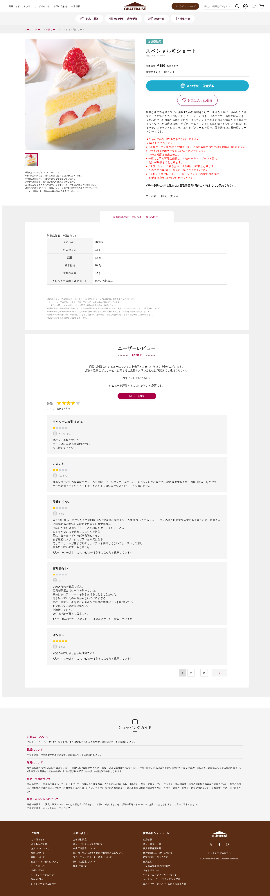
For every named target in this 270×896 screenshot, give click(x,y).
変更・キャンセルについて (44, 861)
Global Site (37, 879)
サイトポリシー (151, 870)
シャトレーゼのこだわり (43, 883)
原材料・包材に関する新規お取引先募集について (98, 852)
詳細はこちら (109, 741)
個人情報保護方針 (152, 848)
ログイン (143, 385)
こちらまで (64, 807)
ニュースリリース (152, 843)
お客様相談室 (80, 839)
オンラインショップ (185, 6)
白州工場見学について (84, 848)
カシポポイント (42, 6)
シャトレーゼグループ (42, 874)
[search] (237, 6)
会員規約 (147, 861)
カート (261, 6)
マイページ (245, 6)
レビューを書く (137, 396)
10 (204, 673)
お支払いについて (40, 848)
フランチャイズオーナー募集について (92, 856)
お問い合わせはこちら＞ (136, 378)
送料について (38, 856)
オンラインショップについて (88, 843)
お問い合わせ (60, 6)
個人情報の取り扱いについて (158, 852)
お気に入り (253, 6)
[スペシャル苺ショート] (80, 94)
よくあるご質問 (39, 843)
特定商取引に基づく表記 (155, 856)
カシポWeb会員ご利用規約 (157, 865)
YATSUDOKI (37, 870)
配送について (38, 852)
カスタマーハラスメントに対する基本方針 (164, 883)
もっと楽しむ (38, 865)
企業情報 (75, 6)
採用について (80, 865)
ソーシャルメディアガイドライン (160, 874)
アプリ (27, 6)
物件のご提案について (84, 861)
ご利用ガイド (13, 6)
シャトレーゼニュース (219, 852)
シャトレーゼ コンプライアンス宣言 (161, 879)
